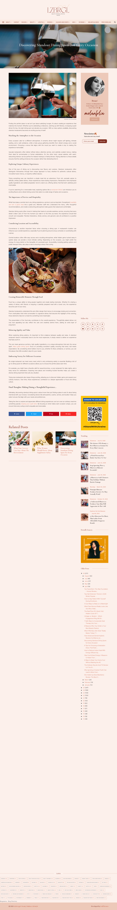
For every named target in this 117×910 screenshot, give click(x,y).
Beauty (32, 22)
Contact (16, 22)
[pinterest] (88, 324)
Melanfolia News (93, 22)
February (88, 682)
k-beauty (79, 886)
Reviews (49, 22)
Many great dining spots (21, 346)
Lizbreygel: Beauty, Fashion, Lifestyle (26, 906)
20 (84, 701)
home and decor (63, 886)
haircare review (27, 886)
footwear (81, 882)
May (86, 584)
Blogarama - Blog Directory (8, 901)
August (87, 576)
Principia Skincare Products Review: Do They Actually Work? (98, 492)
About (8, 22)
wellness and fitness (88, 897)
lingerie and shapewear (104, 886)
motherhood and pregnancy (90, 890)
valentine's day (55, 897)
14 (84, 716)
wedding (77, 897)
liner (95, 886)
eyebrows (17, 882)
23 (84, 693)
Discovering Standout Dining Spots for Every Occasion (67, 451)
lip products (3, 890)
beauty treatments (47, 878)
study (2, 897)
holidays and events (62, 22)
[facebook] (102, 324)
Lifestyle (41, 22)
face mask (34, 882)
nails (101, 890)
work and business (100, 897)
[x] (97, 324)
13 (84, 719)
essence (106, 878)
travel (35, 897)
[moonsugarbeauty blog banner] (94, 536)
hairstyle (36, 886)
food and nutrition (70, 882)
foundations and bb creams (92, 882)
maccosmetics (13, 890)
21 (84, 698)
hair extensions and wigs (14, 886)
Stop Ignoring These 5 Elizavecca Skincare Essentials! (97, 467)
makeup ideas (31, 890)
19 (84, 703)
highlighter (53, 886)
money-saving (78, 890)
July (86, 578)
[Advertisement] (94, 363)
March (87, 680)
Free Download (106, 22)
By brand (81, 22)
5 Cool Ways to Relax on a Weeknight (96, 604)
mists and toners (68, 890)
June (86, 581)
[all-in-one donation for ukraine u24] (94, 397)
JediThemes (104, 906)
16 (84, 711)
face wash (42, 882)
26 (84, 573)
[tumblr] (93, 324)
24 (84, 690)
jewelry (71, 886)
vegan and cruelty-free (67, 897)
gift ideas (104, 882)
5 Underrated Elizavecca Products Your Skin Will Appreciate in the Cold (98, 504)
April (86, 586)
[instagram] (102, 329)
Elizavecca (93, 440)
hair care (3, 886)
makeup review (40, 890)
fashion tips (60, 882)
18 (84, 706)
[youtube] (83, 329)
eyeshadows (25, 882)
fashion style (51, 882)
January (87, 685)
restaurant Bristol (56, 190)
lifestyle (87, 886)
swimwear (29, 897)
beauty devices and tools (34, 878)
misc (73, 22)
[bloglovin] (97, 329)
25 (84, 687)
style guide (10, 897)
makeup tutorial (51, 890)
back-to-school (22, 878)
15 (84, 714)
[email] (83, 324)
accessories (12, 878)
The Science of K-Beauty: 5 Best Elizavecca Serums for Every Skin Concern (99, 445)
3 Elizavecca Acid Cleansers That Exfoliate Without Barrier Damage (99, 479)
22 (84, 695)
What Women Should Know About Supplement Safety (44, 450)
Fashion (23, 22)
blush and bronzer (67, 878)
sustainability (19, 897)
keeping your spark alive (29, 404)
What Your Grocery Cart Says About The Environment (21, 450)
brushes (76, 878)
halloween (45, 886)
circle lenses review (96, 878)
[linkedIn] (93, 329)
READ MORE (95, 119)
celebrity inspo (85, 878)
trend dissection (44, 897)
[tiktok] (88, 329)
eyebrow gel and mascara (97, 511)
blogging (57, 878)
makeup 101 (22, 890)
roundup (92, 487)
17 (84, 708)
